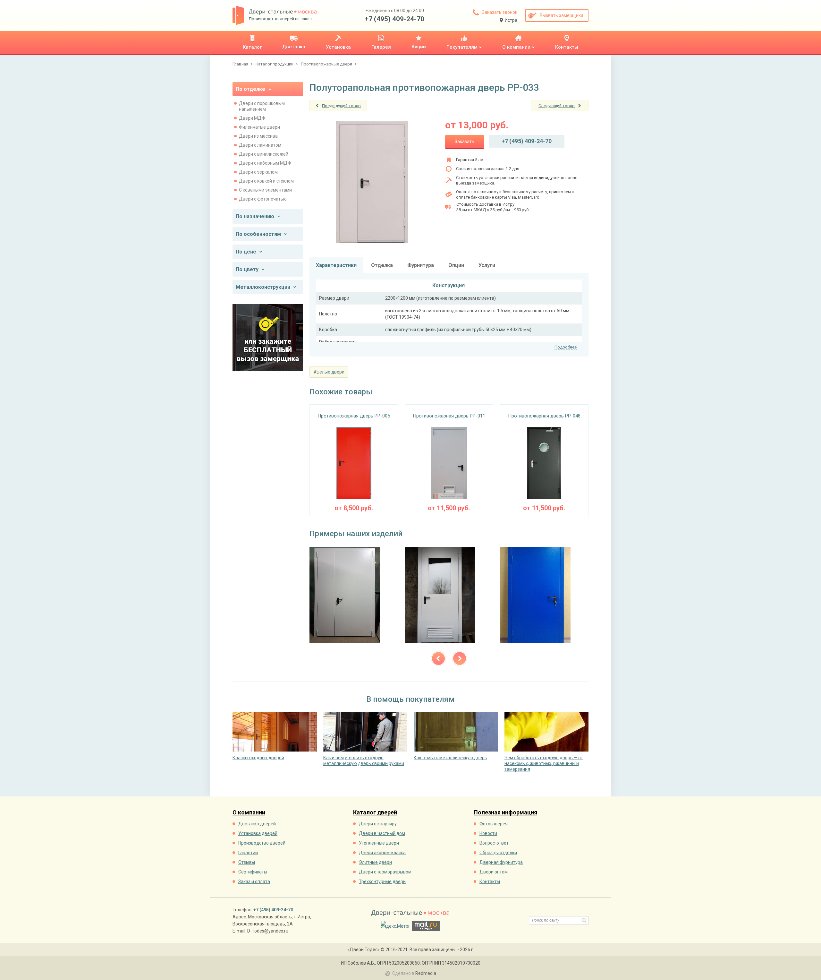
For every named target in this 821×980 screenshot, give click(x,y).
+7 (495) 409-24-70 (394, 19)
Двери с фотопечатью (263, 199)
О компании (249, 812)
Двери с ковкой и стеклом (266, 181)
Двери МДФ (252, 118)
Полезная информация (505, 812)
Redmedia (425, 973)
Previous (438, 658)
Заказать (464, 141)
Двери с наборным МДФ (265, 163)
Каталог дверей (375, 812)
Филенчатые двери (259, 127)
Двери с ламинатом (260, 145)
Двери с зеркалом (258, 172)
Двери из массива (258, 136)
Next (460, 658)
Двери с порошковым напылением (262, 106)
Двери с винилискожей (263, 154)
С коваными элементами (265, 190)
